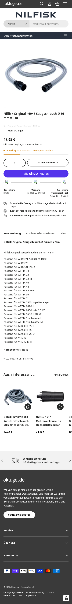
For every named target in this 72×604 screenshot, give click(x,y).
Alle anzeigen (61, 374)
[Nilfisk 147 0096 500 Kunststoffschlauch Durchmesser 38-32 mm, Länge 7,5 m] (18, 396)
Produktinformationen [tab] (40, 233)
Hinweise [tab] (66, 233)
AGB (20, 595)
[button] (57, 4)
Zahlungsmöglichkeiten (54, 215)
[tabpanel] (36, 296)
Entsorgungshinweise (13, 592)
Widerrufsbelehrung (35, 592)
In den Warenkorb (48, 162)
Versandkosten (34, 144)
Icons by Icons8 (27, 587)
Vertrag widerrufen (19, 514)
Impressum (31, 595)
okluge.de (14, 587)
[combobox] (36, 23)
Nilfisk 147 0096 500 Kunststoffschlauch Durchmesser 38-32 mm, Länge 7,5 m (15, 421)
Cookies (51, 592)
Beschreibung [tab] (12, 233)
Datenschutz (9, 595)
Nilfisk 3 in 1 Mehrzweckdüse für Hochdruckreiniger (49, 421)
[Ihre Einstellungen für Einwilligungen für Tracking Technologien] (66, 598)
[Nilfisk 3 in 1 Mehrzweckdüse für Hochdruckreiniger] (50, 396)
